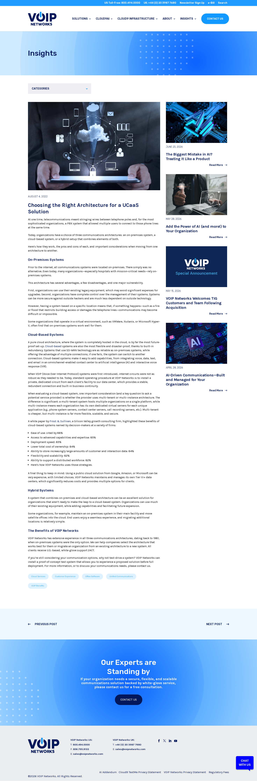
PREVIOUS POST (46, 624)
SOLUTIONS (80, 19)
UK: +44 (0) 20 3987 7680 (160, 2)
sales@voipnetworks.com (88, 753)
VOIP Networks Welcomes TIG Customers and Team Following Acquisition (194, 303)
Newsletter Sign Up (192, 2)
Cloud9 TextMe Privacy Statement (140, 772)
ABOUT (167, 19)
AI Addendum (108, 772)
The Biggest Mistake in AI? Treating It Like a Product (189, 156)
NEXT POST (214, 624)
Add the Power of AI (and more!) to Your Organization (196, 228)
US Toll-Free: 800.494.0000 (122, 2)
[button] (245, 762)
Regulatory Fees (219, 772)
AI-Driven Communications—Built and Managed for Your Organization (195, 380)
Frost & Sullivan (60, 421)
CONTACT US (215, 18)
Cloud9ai (102, 19)
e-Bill (211, 2)
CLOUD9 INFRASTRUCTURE (136, 19)
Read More (216, 165)
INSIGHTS (186, 19)
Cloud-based (53, 346)
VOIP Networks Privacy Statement (185, 772)
